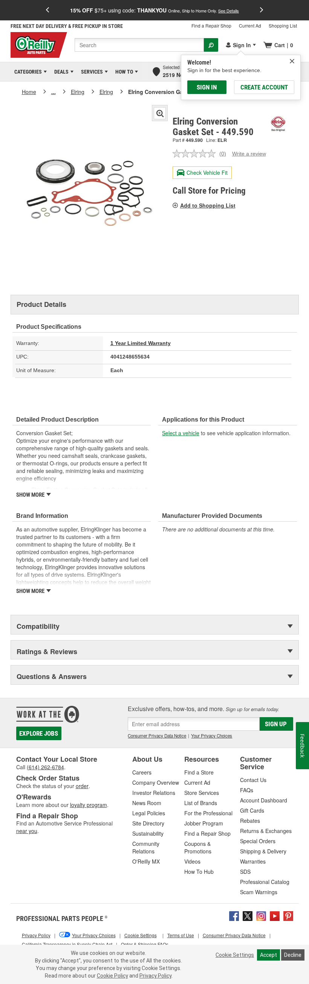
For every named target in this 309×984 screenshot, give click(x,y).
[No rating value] (196, 153)
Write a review (249, 154)
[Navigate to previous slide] (47, 10)
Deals (60, 72)
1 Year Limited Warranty (140, 343)
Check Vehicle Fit (207, 172)
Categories (26, 72)
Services (90, 72)
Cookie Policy (112, 976)
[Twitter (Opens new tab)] (247, 915)
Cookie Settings (235, 955)
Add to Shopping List (208, 205)
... (53, 91)
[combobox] (139, 45)
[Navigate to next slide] (261, 10)
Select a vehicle (180, 433)
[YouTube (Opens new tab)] (275, 915)
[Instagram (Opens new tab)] (261, 915)
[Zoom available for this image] (160, 113)
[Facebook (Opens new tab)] (234, 915)
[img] (292, 61)
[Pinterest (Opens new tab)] (288, 915)
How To (122, 72)
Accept (268, 955)
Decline (292, 955)
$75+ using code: (154, 10)
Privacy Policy (155, 976)
